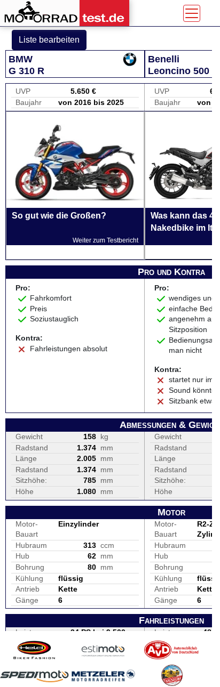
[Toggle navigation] (191, 13)
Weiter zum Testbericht (105, 240)
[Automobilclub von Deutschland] (171, 650)
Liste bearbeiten (49, 39)
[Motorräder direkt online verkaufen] (103, 650)
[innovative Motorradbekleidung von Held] (34, 650)
